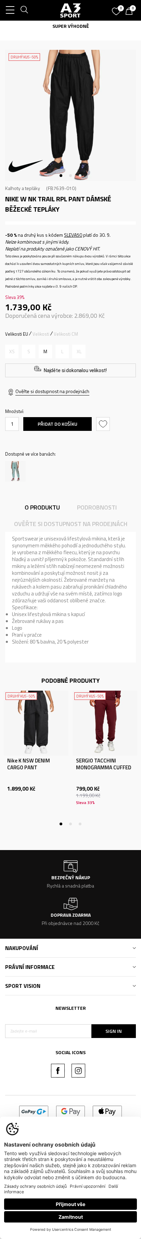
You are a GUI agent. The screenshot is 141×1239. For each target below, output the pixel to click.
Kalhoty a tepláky (22, 188)
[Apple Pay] (107, 1111)
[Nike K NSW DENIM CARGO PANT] (36, 723)
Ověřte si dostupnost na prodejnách (52, 391)
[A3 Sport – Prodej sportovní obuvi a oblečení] (70, 10)
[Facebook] (58, 1071)
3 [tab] (80, 175)
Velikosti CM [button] (66, 334)
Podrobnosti (97, 507)
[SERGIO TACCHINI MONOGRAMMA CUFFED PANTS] (105, 723)
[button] (104, 424)
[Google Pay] (70, 1111)
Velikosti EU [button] (16, 334)
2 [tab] (70, 175)
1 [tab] (61, 175)
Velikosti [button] (41, 334)
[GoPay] (33, 1111)
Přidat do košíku (57, 423)
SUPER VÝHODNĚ (68, 26)
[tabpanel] (70, 115)
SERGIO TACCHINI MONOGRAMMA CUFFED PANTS (103, 767)
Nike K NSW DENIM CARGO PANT (28, 764)
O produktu (42, 507)
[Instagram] (78, 1071)
